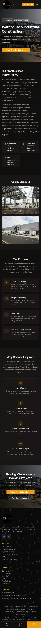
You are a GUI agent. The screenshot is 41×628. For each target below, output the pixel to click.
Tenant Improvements (9, 559)
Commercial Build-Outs (10, 554)
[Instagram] (9, 536)
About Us (5, 576)
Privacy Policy (8, 607)
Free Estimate (28, 4)
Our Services (6, 571)
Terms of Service (20, 607)
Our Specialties (7, 573)
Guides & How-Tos (22, 612)
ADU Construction (8, 557)
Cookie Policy (32, 607)
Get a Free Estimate (14, 50)
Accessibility (9, 612)
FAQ (3, 578)
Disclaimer (30, 609)
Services (9, 20)
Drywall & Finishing (8, 552)
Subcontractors (20, 614)
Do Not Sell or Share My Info (16, 609)
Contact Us (6, 583)
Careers (33, 612)
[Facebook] (4, 536)
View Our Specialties (19, 498)
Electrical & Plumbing (9, 562)
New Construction (8, 547)
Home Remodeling (8, 549)
